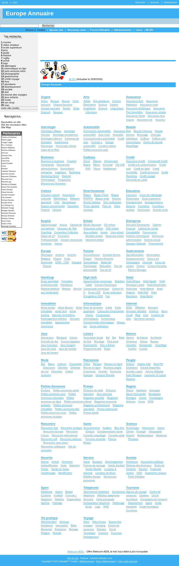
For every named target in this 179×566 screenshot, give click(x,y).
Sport (45, 487)
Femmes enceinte (95, 439)
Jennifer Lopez (134, 371)
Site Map (6, 127)
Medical (66, 288)
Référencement (87, 561)
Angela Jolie (144, 363)
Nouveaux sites (76, 30)
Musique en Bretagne (8, 184)
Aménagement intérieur (54, 318)
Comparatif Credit (157, 161)
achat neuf (61, 311)
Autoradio (118, 134)
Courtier (102, 371)
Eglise (148, 502)
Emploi (46, 221)
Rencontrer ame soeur (55, 442)
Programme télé (92, 348)
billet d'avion (99, 521)
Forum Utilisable (100, 30)
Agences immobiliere (63, 315)
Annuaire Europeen (8, 195)
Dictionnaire (132, 198)
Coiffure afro (159, 138)
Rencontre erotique (71, 427)
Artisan (144, 341)
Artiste (86, 101)
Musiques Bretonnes (8, 213)
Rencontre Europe (53, 431)
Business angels (112, 367)
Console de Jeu (49, 341)
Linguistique (117, 108)
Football (58, 495)
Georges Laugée (6, 142)
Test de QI (105, 269)
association (62, 525)
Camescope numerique (96, 288)
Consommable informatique (98, 322)
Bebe (74, 525)
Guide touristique (148, 506)
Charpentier (145, 345)
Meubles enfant (94, 235)
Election (143, 469)
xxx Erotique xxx (7, 205)
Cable (88, 284)
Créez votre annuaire (127, 561)
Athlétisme (46, 491)
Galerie (114, 104)
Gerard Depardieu (150, 367)
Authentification (49, 465)
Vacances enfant (114, 235)
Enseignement (134, 202)
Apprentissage (49, 224)
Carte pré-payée (105, 499)
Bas (43, 363)
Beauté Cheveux (143, 131)
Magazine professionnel (96, 405)
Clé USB (120, 164)
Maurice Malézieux (8, 148)
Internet (131, 303)
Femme (88, 251)
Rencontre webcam (70, 439)
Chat (145, 315)
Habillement (109, 168)
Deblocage (118, 502)
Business (47, 157)
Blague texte (102, 198)
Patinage (57, 502)
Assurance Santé (135, 115)
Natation (59, 499)
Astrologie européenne (65, 134)
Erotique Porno (6, 203)
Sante (87, 423)
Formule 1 (96, 142)
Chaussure (49, 367)
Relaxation (105, 265)
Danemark (46, 262)
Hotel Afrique (133, 281)
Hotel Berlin (146, 296)
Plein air (106, 206)
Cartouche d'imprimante (110, 311)
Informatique (92, 303)
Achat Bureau (65, 307)
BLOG (5, 2)
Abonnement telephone (96, 491)
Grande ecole (160, 209)
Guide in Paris (6, 224)
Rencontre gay (6, 182)
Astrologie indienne (51, 138)
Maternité (106, 262)
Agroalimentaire (135, 254)
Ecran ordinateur (112, 292)
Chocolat (108, 164)
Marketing (74, 172)
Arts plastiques (101, 101)
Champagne (133, 262)
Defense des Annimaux (139, 465)
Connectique (108, 318)
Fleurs (96, 168)
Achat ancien (48, 307)
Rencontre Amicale (8, 174)
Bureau (154, 341)
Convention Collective (66, 232)
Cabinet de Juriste (148, 228)
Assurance (133, 97)
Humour (116, 198)
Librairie (56, 209)
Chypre (57, 258)
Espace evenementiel (53, 206)
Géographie (155, 431)
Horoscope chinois (66, 145)
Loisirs (88, 333)
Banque (55, 101)
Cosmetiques (133, 142)
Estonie (47, 265)
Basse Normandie (136, 393)
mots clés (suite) (10, 108)
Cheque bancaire (62, 104)
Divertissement (93, 191)
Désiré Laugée (6, 140)
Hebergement (170, 2)
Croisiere (103, 532)
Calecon (61, 363)
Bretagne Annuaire (7, 210)
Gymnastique (90, 262)
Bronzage (142, 134)
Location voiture (107, 145)
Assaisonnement (135, 258)
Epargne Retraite (105, 375)
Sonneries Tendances (8, 171)
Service (88, 457)
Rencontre (140, 2)
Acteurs (130, 363)
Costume (46, 375)
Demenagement (114, 461)
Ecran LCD (94, 292)
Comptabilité (133, 232)
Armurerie (67, 461)
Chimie (130, 431)
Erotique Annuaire (7, 200)
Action (44, 101)
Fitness (112, 439)
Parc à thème (107, 345)
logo (5, 63)
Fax (108, 296)
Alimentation (153, 254)
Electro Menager (137, 269)
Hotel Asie (131, 288)
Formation (143, 206)
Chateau (144, 495)
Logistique (60, 172)
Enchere (45, 390)
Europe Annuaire (7, 192)
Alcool (86, 161)
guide (6, 53)
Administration (123, 30)
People (130, 360)
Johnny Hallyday (154, 371)
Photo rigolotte (91, 206)
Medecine (161, 435)
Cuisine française (157, 265)
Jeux (44, 333)
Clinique (89, 431)
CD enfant (109, 224)
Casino (73, 337)
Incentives (131, 510)
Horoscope (47, 145)
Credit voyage (147, 176)
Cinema (116, 101)
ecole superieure (12, 47)
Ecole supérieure (151, 198)
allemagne (10, 66)
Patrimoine (91, 360)
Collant (69, 371)
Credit (130, 157)
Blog (137, 315)
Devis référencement (106, 561)
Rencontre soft (49, 439)
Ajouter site (56, 30)
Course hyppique (70, 341)
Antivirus (154, 311)
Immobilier (48, 303)
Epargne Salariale (136, 243)
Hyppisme (46, 499)
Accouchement (91, 254)
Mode (44, 360)
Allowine (4, 153)
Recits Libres (6, 221)
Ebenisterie (89, 104)
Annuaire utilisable (136, 311)
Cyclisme (46, 495)
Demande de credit (136, 179)
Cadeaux (89, 157)
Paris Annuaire (6, 197)
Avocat (63, 224)
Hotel (129, 277)
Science (131, 423)
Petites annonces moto (53, 412)
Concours (131, 194)
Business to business (52, 161)
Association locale (93, 337)
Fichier (44, 469)
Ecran (88, 506)
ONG (139, 472)
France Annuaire (7, 189)
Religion (45, 532)
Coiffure (144, 138)
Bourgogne (155, 393)
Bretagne (131, 397)
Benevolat (46, 529)
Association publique (152, 461)
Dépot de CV (48, 235)
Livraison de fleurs (105, 472)
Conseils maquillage (94, 435)
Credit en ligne (142, 168)
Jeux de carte (48, 348)
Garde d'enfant (116, 465)
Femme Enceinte (103, 258)
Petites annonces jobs (67, 408)
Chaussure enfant (93, 228)
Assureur (160, 119)
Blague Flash (101, 194)
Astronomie (148, 427)
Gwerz (3, 166)
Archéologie (132, 427)
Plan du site (72, 558)
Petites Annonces (53, 386)
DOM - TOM (62, 262)
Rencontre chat (49, 427)
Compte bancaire (50, 108)
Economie (115, 371)
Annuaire (153, 307)
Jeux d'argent (67, 345)
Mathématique (145, 435)
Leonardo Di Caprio (155, 375)
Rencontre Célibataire (8, 176)
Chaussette (75, 363)
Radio (107, 348)
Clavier (89, 315)
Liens (139, 30)
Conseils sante (116, 435)
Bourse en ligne (92, 367)
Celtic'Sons (5, 161)
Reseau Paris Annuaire (9, 187)
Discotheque (69, 202)
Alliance (97, 161)
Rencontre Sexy (6, 179)
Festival (45, 209)
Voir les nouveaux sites (13, 124)
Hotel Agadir (149, 281)
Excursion (116, 532)
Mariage (73, 529)
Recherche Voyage (7, 208)
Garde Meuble (93, 469)
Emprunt (45, 112)
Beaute (131, 127)
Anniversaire (111, 161)
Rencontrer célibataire (53, 446)
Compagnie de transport (153, 499)
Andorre (59, 254)
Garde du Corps (60, 469)
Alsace (129, 390)
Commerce (47, 326)
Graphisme (89, 108)
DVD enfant (112, 228)
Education (133, 191)
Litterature (91, 112)
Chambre (131, 345)
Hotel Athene (147, 288)
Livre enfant (117, 232)
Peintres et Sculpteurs (9, 137)
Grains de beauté (153, 142)
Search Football (6, 163)
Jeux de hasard (49, 352)
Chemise (63, 367)
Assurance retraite (156, 112)
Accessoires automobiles (97, 131)
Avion (86, 521)
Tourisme (132, 487)
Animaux (64, 521)
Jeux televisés (104, 393)
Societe (131, 457)
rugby (6, 58)
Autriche (71, 254)
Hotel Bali (143, 292)
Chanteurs (132, 367)
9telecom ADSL (75, 551)
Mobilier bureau (92, 476)
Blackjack (61, 337)
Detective (74, 465)
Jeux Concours (49, 345)
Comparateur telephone (96, 502)
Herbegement (91, 536)
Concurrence (150, 232)
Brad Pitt (158, 363)
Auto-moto (104, 134)
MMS (106, 506)
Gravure (103, 108)
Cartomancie (72, 138)
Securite (46, 457)
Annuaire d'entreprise (138, 224)
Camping (100, 525)
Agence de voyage (136, 491)
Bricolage (99, 341)
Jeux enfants (90, 232)
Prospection (64, 179)
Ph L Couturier (6, 145)
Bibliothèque (60, 198)
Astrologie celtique (51, 131)
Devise (66, 108)
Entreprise (133, 221)
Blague (87, 194)
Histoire (130, 435)
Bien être (119, 427)
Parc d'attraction (112, 202)
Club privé (112, 341)
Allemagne (47, 254)
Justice (130, 472)
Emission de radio (93, 390)
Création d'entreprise (137, 235)
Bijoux (96, 164)
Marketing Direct (50, 176)
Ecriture (103, 104)
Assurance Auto (134, 101)
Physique (133, 439)
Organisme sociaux (155, 472)
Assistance (132, 461)
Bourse (66, 101)
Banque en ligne (113, 363)
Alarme (130, 337)
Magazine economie (105, 401)
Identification (65, 472)
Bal (107, 337)
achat (6, 60)
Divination (46, 142)
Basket (69, 491)
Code (64, 465)
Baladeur (120, 281)
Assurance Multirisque (138, 108)
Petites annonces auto (95, 149)
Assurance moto (149, 104)
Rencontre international (64, 435)
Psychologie (90, 265)
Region (131, 386)
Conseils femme (111, 254)
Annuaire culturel (50, 194)
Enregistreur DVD (93, 296)
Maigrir (87, 442)
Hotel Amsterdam (156, 284)
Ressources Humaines (53, 183)
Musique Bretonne (7, 216)
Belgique (46, 258)
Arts (86, 97)
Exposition (73, 206)
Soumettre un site (11, 122)
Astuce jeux (47, 337)
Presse (88, 386)
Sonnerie (154, 2)
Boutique (97, 461)
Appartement (62, 322)
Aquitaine (141, 390)
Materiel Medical (50, 288)
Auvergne (154, 390)
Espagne (76, 262)
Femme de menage (94, 465)
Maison (131, 333)
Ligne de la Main (50, 149)
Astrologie (48, 127)
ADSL (129, 307)
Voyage (88, 518)
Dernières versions (144, 318)
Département (135, 502)
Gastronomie (135, 251)
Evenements (90, 345)
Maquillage (132, 145)
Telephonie (90, 487)
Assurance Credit (135, 161)
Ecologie (141, 431)
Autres (160, 427)
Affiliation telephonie (108, 495)
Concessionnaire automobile (99, 138)
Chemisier (56, 371)
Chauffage (161, 345)
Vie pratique (49, 518)
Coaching (46, 232)
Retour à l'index (35, 30)
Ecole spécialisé (50, 281)
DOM (150, 401)
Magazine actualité (93, 397)
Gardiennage (48, 472)
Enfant (87, 221)
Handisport (66, 284)
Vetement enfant (94, 239)
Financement (156, 243)
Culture (46, 191)
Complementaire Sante (110, 431)
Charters (101, 529)
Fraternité (155, 469)
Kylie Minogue (134, 375)
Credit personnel (149, 172)
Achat (86, 461)
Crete (67, 258)
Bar (114, 337)
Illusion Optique (92, 202)
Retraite (57, 532)
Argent (45, 97)
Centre (142, 397)
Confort (132, 348)
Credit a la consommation (142, 164)
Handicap (47, 277)
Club (56, 202)
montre (7, 42)
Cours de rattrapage (150, 194)
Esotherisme (61, 142)
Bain (128, 131)
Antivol (55, 461)
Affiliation (140, 307)
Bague (87, 164)
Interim (58, 243)
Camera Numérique (106, 284)
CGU (15, 2)
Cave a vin (153, 258)
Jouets (104, 232)
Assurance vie (144, 119)
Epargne (58, 112)
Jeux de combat (67, 348)
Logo (97, 506)
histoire (7, 55)
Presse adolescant (107, 408)
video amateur (11, 45)
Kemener (4, 169)
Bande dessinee (92, 224)
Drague (87, 258)
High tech (90, 277)
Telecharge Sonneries (8, 226)
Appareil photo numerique (97, 281)
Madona (130, 378)
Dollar (76, 108)
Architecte (142, 337)
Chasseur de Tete (67, 228)
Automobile (91, 127)
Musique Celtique (7, 218)
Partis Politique (136, 476)
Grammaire (143, 209)
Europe (46, 251)
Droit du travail (152, 239)
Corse (141, 401)
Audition (107, 427)
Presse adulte (91, 412)
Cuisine (141, 265)
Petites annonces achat (66, 390)
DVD (88, 168)
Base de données (93, 307)
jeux (5, 50)
